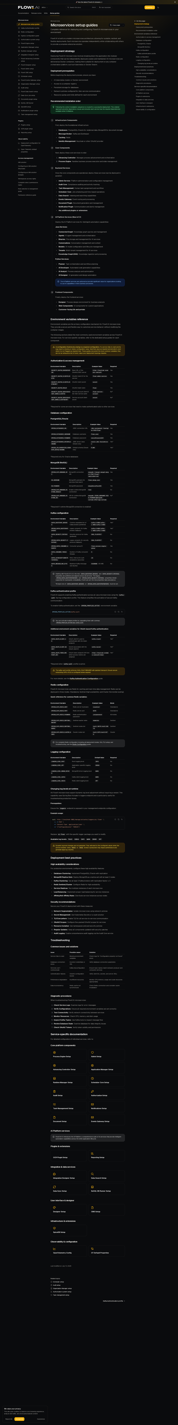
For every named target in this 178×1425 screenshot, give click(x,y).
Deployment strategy (141, 24)
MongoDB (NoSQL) (144, 47)
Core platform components (145, 90)
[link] (69, 1054)
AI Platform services (142, 93)
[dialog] (25, 1414)
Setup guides (54, 13)
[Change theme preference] (158, 7)
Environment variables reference (145, 34)
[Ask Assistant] (122, 611)
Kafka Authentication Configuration (84, 678)
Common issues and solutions (146, 80)
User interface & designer (144, 103)
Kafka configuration (142, 50)
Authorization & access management (148, 37)
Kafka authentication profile (147, 53)
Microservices (55, 21)
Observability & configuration (145, 110)
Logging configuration (143, 60)
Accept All (19, 1419)
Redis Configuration (79, 744)
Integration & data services (145, 100)
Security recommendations (145, 73)
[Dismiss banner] (175, 2)
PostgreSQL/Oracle (144, 44)
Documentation (23, 13)
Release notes (36, 13)
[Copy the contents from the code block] (118, 611)
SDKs (46, 13)
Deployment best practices (144, 67)
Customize (41, 1419)
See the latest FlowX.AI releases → (90, 2)
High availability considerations (146, 70)
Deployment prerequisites (144, 27)
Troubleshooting (140, 77)
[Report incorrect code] (115, 611)
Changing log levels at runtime (148, 63)
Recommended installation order (146, 30)
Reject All (8, 1419)
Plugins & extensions (143, 96)
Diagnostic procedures (143, 83)
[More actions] (123, 25)
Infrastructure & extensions (145, 106)
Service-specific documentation (145, 86)
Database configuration (144, 40)
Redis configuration (142, 57)
